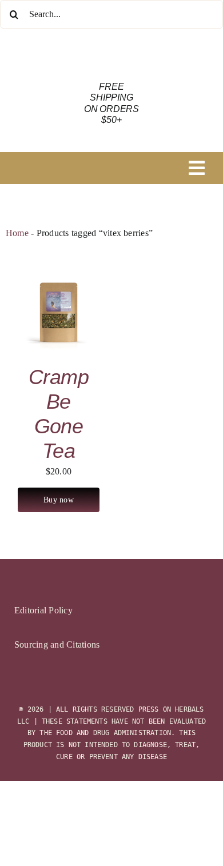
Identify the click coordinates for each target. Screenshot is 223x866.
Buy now (58, 500)
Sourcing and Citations (56, 644)
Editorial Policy (43, 610)
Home (17, 233)
